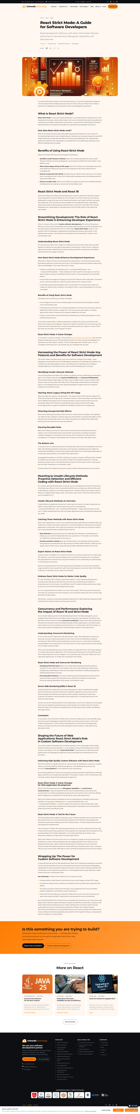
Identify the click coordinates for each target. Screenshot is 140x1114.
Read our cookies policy (90, 1111)
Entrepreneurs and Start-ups (86, 1042)
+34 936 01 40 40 (29, 1064)
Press (104, 6)
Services (53, 6)
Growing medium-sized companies (85, 1045)
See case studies (44, 1059)
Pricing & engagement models (65, 1077)
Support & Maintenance (63, 1074)
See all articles (70, 1022)
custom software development (81, 338)
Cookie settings (106, 1110)
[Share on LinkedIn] (46, 48)
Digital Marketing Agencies (86, 1051)
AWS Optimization (62, 1079)
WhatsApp (27, 1069)
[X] (114, 2)
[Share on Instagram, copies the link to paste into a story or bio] (54, 48)
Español (88, 1)
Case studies (74, 6)
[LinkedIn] (117, 2)
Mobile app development (63, 1056)
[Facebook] (111, 2)
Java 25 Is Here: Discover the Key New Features (32, 999)
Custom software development (58, 946)
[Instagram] (108, 2)
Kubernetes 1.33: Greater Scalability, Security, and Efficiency (69, 999)
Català (77, 1)
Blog (92, 6)
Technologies (84, 6)
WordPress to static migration (64, 1054)
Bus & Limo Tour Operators (86, 1054)
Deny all (118, 1110)
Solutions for (63, 6)
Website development (63, 1051)
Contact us (113, 6)
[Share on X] (50, 48)
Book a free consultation (33, 946)
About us (98, 6)
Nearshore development (63, 1063)
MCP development (62, 1045)
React (52, 18)
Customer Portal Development (65, 1068)
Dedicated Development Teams (63, 1059)
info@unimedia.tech (30, 1066)
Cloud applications (62, 1065)
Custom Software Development (61, 1048)
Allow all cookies (131, 1110)
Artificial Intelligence (62, 1042)
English (83, 1)
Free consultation (29, 1059)
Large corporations (84, 1049)
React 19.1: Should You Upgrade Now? (102, 998)
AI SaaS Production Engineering (62, 1071)
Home (42, 18)
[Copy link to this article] (58, 48)
